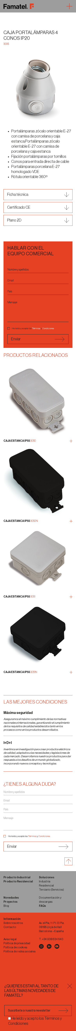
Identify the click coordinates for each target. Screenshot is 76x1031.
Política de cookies (15, 947)
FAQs (42, 906)
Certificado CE (18, 207)
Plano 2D (14, 220)
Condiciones (48, 328)
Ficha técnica (17, 195)
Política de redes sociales (19, 951)
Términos (36, 328)
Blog (6, 906)
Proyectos (11, 902)
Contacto (10, 927)
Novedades (11, 897)
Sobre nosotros (13, 923)
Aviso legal (10, 939)
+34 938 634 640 (52, 939)
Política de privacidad (17, 943)
